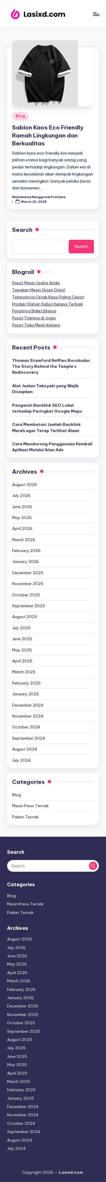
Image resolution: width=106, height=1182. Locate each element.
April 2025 (22, 661)
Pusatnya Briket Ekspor (34, 310)
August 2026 (24, 484)
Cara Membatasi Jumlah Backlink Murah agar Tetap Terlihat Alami (46, 427)
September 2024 (28, 738)
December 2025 (27, 572)
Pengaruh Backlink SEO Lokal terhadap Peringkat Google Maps (47, 408)
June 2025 (22, 638)
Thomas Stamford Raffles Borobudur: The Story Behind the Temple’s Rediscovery (51, 366)
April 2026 (22, 528)
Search (22, 229)
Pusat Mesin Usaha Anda (36, 282)
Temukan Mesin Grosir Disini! (38, 290)
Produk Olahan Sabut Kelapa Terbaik (47, 304)
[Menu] (96, 14)
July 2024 (21, 760)
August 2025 (24, 616)
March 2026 (23, 539)
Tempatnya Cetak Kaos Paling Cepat (48, 297)
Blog (20, 116)
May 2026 (22, 517)
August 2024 (24, 749)
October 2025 (26, 594)
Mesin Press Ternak (30, 805)
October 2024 (26, 727)
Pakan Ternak (25, 817)
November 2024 (28, 716)
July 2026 (21, 495)
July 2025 (21, 628)
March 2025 (23, 671)
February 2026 (26, 550)
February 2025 (26, 683)
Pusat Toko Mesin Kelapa (36, 325)
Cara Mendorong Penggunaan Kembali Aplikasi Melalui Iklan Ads (52, 446)
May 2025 (22, 650)
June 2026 (22, 506)
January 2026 (25, 561)
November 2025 (27, 583)
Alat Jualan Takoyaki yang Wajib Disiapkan (45, 388)
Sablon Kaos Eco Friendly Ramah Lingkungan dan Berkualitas (47, 135)
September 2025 (28, 605)
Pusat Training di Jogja (34, 318)
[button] (93, 866)
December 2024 (28, 705)
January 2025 (25, 694)
